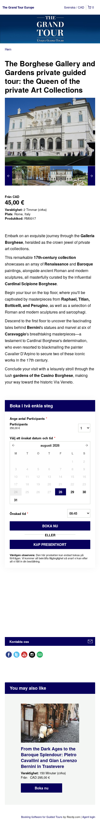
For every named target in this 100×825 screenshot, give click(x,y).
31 (15, 500)
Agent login (88, 817)
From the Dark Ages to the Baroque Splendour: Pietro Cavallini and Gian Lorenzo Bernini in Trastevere (49, 757)
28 (60, 492)
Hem (8, 49)
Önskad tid (19, 513)
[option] (16, 176)
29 (72, 492)
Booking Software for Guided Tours (42, 817)
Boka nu (42, 788)
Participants (19, 426)
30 (84, 492)
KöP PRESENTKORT (50, 544)
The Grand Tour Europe (18, 7)
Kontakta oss (19, 641)
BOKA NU (50, 525)
